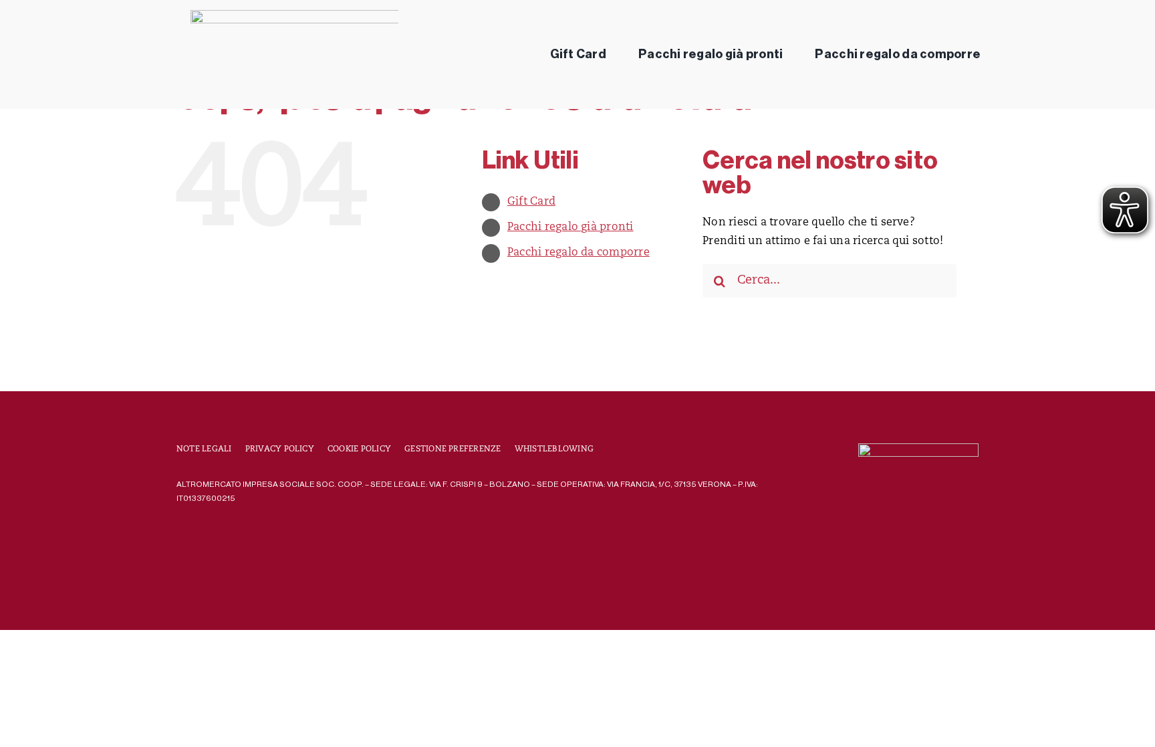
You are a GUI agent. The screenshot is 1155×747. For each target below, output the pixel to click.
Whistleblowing (554, 449)
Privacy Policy (279, 449)
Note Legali (204, 449)
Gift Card (531, 202)
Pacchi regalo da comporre (578, 252)
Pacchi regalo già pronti (570, 227)
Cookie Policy (359, 449)
